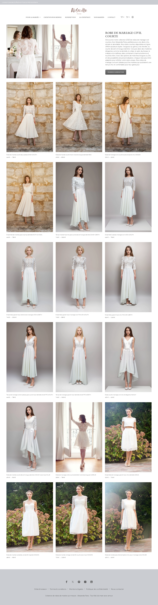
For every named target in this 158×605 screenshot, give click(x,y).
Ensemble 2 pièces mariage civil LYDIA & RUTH (119, 235)
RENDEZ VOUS (70, 17)
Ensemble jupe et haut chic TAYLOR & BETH (118, 315)
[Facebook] (66, 582)
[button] (122, 17)
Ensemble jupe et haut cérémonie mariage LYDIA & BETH (24, 315)
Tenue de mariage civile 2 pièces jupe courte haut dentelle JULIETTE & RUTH (29, 395)
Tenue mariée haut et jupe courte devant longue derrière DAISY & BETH (78, 235)
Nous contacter (117, 589)
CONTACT (111, 17)
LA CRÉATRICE (84, 17)
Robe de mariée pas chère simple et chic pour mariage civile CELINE (126, 555)
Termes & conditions (58, 589)
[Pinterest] (79, 582)
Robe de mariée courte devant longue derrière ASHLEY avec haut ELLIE (28, 475)
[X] (72, 582)
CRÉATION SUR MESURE (52, 17)
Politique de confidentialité (97, 589)
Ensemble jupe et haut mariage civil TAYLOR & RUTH (72, 315)
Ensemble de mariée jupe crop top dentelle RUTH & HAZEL (24, 235)
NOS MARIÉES (99, 17)
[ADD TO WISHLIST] (30, 148)
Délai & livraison (40, 589)
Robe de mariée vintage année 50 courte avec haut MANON (74, 555)
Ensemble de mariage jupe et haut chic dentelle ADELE (122, 475)
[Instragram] (85, 582)
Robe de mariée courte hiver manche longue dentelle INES (73, 155)
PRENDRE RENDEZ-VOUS (116, 72)
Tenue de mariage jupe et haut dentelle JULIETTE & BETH (73, 395)
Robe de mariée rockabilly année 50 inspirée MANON (22, 555)
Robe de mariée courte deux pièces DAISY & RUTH (21, 155)
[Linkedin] (91, 582)
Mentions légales (76, 589)
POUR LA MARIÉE (32, 17)
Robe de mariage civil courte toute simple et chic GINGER (122, 155)
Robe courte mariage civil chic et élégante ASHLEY (120, 395)
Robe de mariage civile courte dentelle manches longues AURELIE (76, 475)
